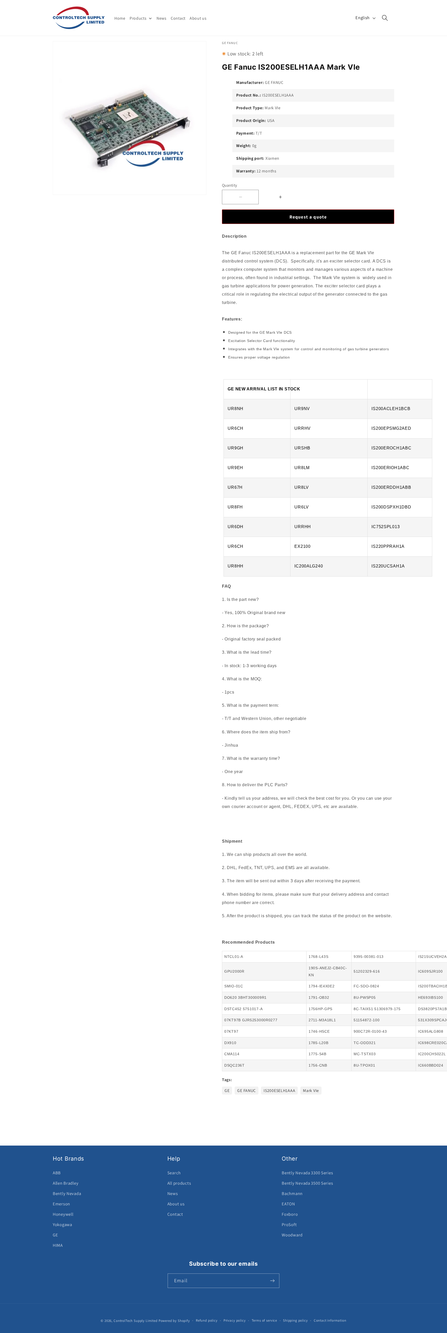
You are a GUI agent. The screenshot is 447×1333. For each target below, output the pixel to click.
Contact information (330, 1320)
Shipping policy (295, 1320)
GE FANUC (246, 1090)
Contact (175, 1214)
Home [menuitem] (119, 18)
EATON (288, 1204)
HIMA (58, 1245)
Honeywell (63, 1214)
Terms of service (264, 1320)
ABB (57, 1173)
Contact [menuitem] (178, 18)
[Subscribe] (272, 1280)
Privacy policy (235, 1320)
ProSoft (289, 1224)
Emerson (61, 1204)
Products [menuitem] (138, 18)
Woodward (292, 1235)
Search (174, 1173)
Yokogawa (62, 1224)
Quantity (229, 185)
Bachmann (292, 1193)
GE (227, 1090)
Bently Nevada (67, 1193)
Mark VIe (311, 1090)
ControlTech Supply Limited (136, 1321)
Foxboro (290, 1214)
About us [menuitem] (198, 18)
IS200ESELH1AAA (279, 1090)
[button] (385, 18)
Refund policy (207, 1320)
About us (176, 1204)
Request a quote (308, 217)
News (172, 1193)
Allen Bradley (65, 1183)
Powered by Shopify (174, 1321)
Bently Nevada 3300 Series (307, 1173)
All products (179, 1183)
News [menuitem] (162, 18)
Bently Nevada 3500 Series (307, 1183)
